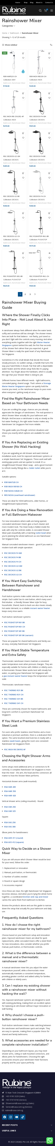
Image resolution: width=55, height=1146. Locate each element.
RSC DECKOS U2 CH (13, 574)
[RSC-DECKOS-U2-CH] (14, 222)
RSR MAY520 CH (11, 482)
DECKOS (41, 120)
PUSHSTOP (42, 240)
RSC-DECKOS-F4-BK (38, 156)
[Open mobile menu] (51, 10)
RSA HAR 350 (10, 791)
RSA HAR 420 (10, 795)
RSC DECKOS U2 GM (13, 566)
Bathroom (14, 33)
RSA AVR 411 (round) (13, 838)
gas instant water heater (15, 676)
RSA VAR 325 (10, 811)
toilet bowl (41, 533)
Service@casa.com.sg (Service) (19, 1107)
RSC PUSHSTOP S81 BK (14, 631)
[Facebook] (4, 1117)
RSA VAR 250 (10, 807)
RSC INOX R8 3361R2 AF (14, 749)
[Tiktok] (22, 1117)
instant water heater (40, 608)
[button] (23, 53)
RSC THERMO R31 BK (13, 690)
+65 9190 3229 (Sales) (15, 1096)
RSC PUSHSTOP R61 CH (14, 626)
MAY (13, 80)
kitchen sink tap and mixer (35, 897)
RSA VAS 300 (9, 826)
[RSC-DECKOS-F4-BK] (40, 142)
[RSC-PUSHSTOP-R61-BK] (40, 222)
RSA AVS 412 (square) (14, 842)
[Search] (40, 10)
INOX (40, 80)
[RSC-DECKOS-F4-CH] (40, 182)
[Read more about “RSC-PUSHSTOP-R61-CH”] (49, 253)
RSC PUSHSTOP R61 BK (14, 622)
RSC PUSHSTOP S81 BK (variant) (18, 635)
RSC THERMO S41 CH (13, 703)
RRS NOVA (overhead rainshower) (19, 495)
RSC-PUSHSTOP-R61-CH (39, 276)
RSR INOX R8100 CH (13, 486)
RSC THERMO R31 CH (13, 694)
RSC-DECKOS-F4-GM (38, 116)
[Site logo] (14, 10)
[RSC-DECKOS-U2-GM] (14, 142)
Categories (7, 26)
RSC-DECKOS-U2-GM (11, 156)
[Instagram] (10, 1117)
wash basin (15, 741)
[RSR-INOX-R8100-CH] (40, 62)
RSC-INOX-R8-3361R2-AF (13, 116)
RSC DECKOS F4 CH (12, 561)
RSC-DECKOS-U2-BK (11, 196)
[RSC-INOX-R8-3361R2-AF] (14, 102)
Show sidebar (11, 45)
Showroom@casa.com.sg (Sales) (20, 1103)
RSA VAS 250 (9, 822)
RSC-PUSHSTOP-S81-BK (13, 276)
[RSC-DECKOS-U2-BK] (14, 182)
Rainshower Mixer (18, 83)
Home (4, 33)
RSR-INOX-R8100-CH (38, 76)
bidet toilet (34, 468)
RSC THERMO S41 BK (13, 699)
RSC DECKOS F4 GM (13, 553)
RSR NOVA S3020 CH (13, 491)
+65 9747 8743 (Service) (16, 1100)
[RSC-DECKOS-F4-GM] (40, 102)
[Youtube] (16, 1117)
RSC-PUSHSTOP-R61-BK (39, 236)
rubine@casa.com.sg (14, 1110)
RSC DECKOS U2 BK (12, 570)
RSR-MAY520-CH (10, 76)
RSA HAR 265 (10, 787)
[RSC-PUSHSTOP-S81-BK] (14, 261)
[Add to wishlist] (23, 58)
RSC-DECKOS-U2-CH (11, 236)
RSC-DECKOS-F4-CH (38, 196)
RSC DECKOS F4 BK (12, 557)
